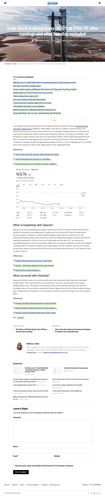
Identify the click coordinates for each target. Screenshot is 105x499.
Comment (17, 417)
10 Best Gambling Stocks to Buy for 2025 (25, 96)
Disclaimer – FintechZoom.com (51, 485)
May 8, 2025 (56, 381)
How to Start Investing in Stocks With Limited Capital (29, 99)
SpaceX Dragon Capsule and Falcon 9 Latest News (33, 261)
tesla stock (21, 317)
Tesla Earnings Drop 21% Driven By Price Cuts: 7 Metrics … (36, 164)
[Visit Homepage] (52, 3)
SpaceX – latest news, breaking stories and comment (34, 265)
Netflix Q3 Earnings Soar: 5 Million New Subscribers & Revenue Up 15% (34, 110)
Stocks (64, 40)
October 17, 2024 (23, 399)
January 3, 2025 (57, 387)
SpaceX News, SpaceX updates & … (28, 270)
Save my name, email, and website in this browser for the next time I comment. (44, 466)
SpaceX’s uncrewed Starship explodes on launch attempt (35, 303)
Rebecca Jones (44, 40)
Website (57, 456)
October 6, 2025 (30, 374)
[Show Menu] (5, 3)
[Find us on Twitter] (91, 493)
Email (16, 456)
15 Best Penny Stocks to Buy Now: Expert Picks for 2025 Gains (32, 103)
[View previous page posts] (50, 119)
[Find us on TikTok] (97, 493)
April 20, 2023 (56, 40)
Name (16, 446)
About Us (7, 485)
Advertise (14, 485)
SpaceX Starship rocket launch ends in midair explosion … (36, 308)
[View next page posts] (54, 119)
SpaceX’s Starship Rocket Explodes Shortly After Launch (35, 313)
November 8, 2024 (58, 393)
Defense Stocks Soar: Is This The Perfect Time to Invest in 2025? (33, 93)
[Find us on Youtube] (94, 493)
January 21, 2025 (42, 385)
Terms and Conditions (33, 485)
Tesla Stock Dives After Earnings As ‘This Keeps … (33, 159)
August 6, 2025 (69, 370)
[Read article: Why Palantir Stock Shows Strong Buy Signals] (57, 371)
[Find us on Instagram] (100, 493)
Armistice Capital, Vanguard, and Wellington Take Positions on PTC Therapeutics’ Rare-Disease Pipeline (45, 89)
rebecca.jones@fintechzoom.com (55, 353)
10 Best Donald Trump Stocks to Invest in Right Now (29, 106)
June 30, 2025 (41, 381)
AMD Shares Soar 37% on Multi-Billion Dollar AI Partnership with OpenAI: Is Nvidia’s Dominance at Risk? (44, 82)
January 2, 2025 (18, 393)
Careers (22, 485)
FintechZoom (31, 353)
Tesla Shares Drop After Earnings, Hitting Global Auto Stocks (37, 154)
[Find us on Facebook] (88, 493)
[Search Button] (100, 3)
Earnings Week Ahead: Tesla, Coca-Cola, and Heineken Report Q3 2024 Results (37, 113)
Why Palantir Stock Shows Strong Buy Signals (27, 86)
